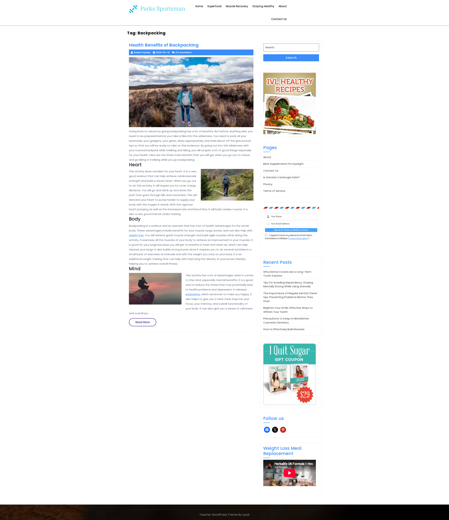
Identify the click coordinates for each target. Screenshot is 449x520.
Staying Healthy (263, 6)
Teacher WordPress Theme (218, 515)
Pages (270, 148)
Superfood (214, 6)
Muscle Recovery (237, 6)
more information (298, 238)
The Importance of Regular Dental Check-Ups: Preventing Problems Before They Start (290, 297)
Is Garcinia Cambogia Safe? (281, 177)
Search (291, 58)
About (283, 6)
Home (199, 6)
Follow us (273, 418)
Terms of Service (274, 191)
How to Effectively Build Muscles (283, 329)
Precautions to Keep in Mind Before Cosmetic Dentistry (286, 320)
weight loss (136, 235)
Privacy (267, 184)
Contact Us (279, 19)
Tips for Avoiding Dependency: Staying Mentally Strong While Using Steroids (288, 284)
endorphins (193, 294)
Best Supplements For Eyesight (283, 164)
